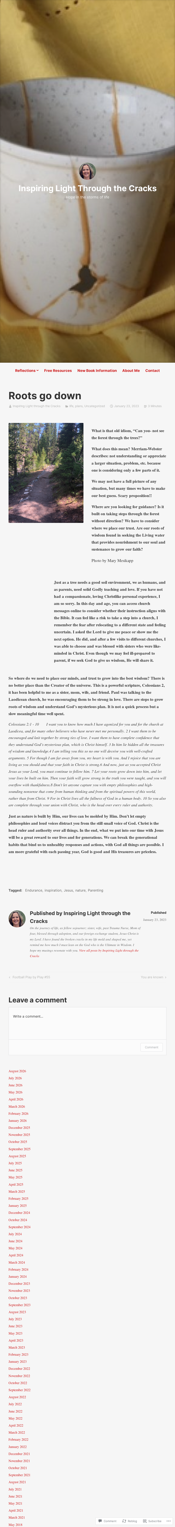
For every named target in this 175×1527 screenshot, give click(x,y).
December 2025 (19, 1127)
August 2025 (17, 1156)
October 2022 (18, 1382)
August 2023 (17, 1312)
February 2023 (18, 1354)
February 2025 (18, 1198)
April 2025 (16, 1184)
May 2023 (15, 1333)
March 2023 (17, 1347)
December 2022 (19, 1368)
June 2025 (15, 1170)
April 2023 (16, 1340)
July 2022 (15, 1404)
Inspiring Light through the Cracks (36, 406)
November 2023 (19, 1290)
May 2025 (15, 1177)
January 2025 (18, 1205)
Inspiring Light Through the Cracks (88, 188)
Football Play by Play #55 (29, 978)
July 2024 (15, 1234)
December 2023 (19, 1283)
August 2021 (17, 1482)
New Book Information (97, 370)
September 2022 (20, 1390)
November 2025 (19, 1134)
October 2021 (18, 1467)
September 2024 (20, 1227)
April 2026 (16, 1099)
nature (80, 890)
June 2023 (15, 1326)
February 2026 (18, 1113)
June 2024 (15, 1241)
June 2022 (15, 1411)
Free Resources (58, 370)
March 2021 (17, 1517)
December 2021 (19, 1453)
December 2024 (19, 1212)
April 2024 (16, 1255)
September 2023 (20, 1305)
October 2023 (18, 1297)
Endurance (33, 890)
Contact (152, 370)
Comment (151, 1047)
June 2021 (15, 1496)
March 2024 (17, 1262)
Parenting (95, 890)
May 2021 (15, 1503)
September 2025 (20, 1149)
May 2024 (15, 1248)
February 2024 (18, 1269)
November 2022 (19, 1375)
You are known (152, 978)
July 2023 (15, 1319)
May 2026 (15, 1092)
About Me (131, 370)
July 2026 (15, 1078)
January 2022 (18, 1446)
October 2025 (18, 1141)
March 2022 (17, 1432)
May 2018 (15, 1524)
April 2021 (16, 1510)
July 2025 (15, 1163)
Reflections (25, 370)
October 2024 (18, 1219)
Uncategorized (94, 406)
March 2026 (17, 1106)
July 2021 (15, 1489)
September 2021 (20, 1475)
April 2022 (16, 1425)
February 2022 (18, 1439)
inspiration (53, 890)
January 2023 (18, 1361)
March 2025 (17, 1191)
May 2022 (15, 1418)
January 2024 (18, 1276)
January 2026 (18, 1120)
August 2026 (17, 1071)
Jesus (68, 890)
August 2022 (17, 1397)
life (71, 406)
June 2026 (15, 1085)
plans (79, 406)
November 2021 (19, 1460)
